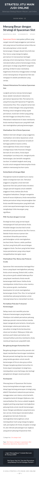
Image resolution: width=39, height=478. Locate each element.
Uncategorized (16, 437)
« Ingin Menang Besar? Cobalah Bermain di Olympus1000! (18, 454)
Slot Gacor (10, 442)
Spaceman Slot (23, 444)
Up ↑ (20, 473)
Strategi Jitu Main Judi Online (19, 6)
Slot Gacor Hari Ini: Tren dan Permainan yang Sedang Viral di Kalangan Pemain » (20, 461)
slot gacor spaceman (21, 442)
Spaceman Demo (9, 39)
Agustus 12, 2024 (9, 34)
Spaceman (14, 444)
